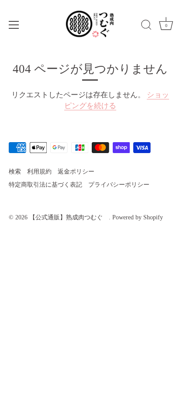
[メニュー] (14, 24)
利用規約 (39, 171)
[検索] (146, 26)
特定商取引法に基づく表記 (45, 184)
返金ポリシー (76, 171)
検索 (15, 171)
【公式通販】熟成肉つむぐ (69, 217)
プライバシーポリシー (118, 184)
